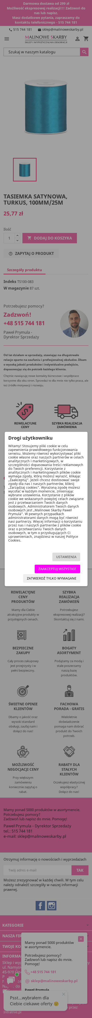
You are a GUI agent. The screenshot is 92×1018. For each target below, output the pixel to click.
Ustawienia (66, 557)
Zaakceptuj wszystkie (57, 569)
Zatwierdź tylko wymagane (51, 578)
